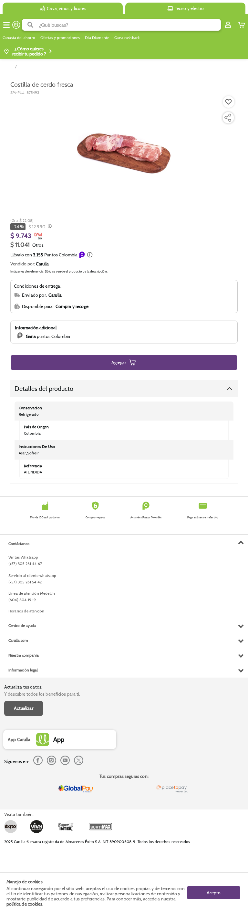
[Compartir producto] (228, 118)
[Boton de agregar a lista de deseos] (228, 102)
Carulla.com (18, 640)
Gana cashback (127, 37)
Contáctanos (18, 543)
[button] (90, 255)
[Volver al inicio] (16, 25)
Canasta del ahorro (19, 37)
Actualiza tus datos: (23, 687)
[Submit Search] (30, 24)
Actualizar (23, 708)
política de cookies (24, 904)
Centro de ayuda (22, 625)
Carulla (42, 264)
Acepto (214, 893)
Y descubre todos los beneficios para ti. (42, 694)
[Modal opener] (49, 227)
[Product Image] (124, 151)
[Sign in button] (227, 24)
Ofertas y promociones (60, 37)
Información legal (23, 670)
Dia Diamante (97, 37)
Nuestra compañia (23, 655)
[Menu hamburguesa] (6, 25)
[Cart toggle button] (241, 24)
